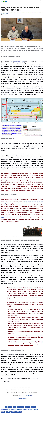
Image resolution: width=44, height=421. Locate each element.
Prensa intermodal (23, 12)
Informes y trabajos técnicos (14, 12)
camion (2, 12)
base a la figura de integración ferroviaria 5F (14, 76)
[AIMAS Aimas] (4, 1)
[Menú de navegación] (42, 1)
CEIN (4, 12)
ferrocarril (7, 12)
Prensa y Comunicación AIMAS (31, 12)
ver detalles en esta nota (17, 61)
